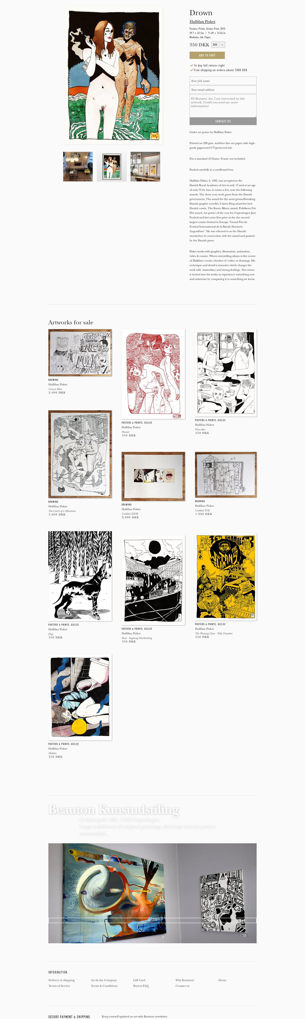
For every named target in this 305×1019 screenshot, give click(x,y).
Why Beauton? (185, 980)
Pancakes (200, 429)
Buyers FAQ (141, 986)
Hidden (52, 753)
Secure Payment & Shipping (69, 1017)
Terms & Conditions (104, 986)
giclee (148, 422)
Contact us (182, 986)
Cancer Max (55, 389)
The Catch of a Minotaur (62, 511)
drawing (53, 379)
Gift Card (139, 980)
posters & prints (132, 422)
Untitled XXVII (130, 513)
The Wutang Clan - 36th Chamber (213, 633)
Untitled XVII (202, 510)
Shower (125, 432)
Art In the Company (104, 980)
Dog (50, 634)
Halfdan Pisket (202, 21)
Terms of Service (59, 986)
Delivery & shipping (62, 980)
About (222, 980)
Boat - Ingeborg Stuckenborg (137, 638)
